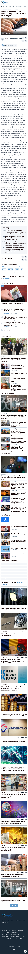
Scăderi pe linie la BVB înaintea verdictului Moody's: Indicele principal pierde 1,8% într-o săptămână (15, 232)
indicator (10, 269)
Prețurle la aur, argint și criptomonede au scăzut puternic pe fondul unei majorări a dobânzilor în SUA (13, 849)
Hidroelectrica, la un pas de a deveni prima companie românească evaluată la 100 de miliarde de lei (13, 741)
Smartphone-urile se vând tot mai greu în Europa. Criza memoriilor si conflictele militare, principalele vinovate (18, 509)
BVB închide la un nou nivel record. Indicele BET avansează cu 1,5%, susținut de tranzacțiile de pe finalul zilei (13, 688)
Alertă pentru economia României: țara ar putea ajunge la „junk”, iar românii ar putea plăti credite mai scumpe (14, 250)
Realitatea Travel (14, 932)
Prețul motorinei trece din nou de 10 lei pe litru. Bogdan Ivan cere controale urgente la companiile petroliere (15, 317)
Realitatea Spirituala (5, 932)
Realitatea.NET (4, 930)
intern (8, 272)
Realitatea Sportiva (12, 930)
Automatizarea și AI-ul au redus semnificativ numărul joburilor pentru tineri (18, 367)
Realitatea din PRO (5, 938)
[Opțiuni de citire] (25, 951)
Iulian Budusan (23, 684)
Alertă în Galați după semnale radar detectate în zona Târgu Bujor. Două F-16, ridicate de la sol (14, 324)
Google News (6, 278)
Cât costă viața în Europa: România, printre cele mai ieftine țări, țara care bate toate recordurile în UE (13, 796)
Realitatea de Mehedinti (14, 936)
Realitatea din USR (5, 936)
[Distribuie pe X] (25, 41)
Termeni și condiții (9, 920)
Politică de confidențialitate (20, 920)
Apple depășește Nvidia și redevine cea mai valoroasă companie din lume (13, 609)
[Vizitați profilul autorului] (2, 39)
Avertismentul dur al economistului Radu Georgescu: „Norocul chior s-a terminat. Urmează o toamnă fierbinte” (18, 388)
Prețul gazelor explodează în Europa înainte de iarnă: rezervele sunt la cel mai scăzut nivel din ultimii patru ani (18, 448)
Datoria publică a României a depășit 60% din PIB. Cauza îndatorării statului (13, 822)
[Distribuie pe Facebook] (25, 38)
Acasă (3, 6)
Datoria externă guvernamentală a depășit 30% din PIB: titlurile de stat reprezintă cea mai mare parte (15, 311)
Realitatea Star (20, 930)
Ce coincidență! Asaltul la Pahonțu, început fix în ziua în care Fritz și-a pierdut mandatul (13, 359)
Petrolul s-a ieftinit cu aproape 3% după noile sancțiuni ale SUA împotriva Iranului (19, 493)
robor (15, 267)
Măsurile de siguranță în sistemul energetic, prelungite (19, 372)
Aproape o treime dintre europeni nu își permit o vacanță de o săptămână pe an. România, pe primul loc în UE (15, 243)
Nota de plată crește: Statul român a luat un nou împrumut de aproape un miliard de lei (14, 715)
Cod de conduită (5, 922)
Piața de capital (11, 6)
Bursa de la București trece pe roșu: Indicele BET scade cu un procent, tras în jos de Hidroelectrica (15, 237)
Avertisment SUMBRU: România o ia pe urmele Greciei (19, 527)
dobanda (4, 267)
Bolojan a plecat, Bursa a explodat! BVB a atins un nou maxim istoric (13, 901)
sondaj (17, 269)
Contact (3, 920)
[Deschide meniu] (25, 2)
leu (21, 269)
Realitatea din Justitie (15, 934)
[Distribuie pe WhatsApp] (22, 41)
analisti (4, 269)
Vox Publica (23, 936)
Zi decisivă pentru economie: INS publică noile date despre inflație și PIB (12, 875)
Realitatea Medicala (5, 934)
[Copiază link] (22, 38)
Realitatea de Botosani (20, 938)
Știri (6, 6)
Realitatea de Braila (14, 941)
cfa (19, 267)
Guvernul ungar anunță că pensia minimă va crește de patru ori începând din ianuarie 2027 (14, 477)
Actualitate (3, 307)
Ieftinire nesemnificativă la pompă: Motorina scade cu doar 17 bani (18, 380)
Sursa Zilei (12, 938)
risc (13, 272)
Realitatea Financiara (15, 38)
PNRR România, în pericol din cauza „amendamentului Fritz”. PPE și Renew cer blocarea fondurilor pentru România (18, 501)
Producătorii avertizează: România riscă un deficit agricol (17, 555)
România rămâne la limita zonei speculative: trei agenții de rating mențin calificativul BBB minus (13, 661)
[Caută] (21, 2)
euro (3, 272)
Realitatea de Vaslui (5, 941)
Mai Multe (14, 905)
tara (10, 267)
